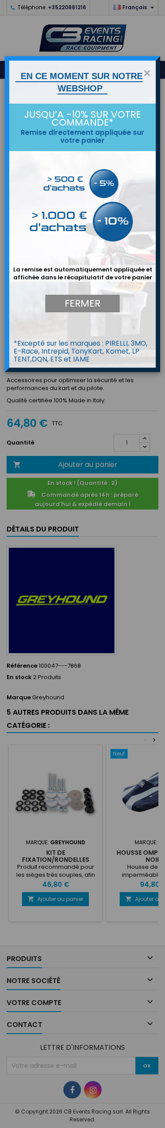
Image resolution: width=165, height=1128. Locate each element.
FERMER (82, 303)
